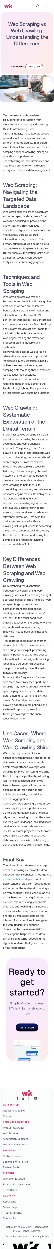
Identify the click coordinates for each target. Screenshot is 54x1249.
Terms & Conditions (16, 1236)
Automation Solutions (15, 1138)
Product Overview (13, 1127)
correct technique (14, 879)
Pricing (7, 1116)
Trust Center (10, 1189)
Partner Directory (13, 1156)
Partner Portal (11, 1167)
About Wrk (9, 1201)
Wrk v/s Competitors (15, 1144)
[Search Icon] (37, 6)
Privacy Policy (41, 1236)
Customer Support (14, 1178)
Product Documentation (17, 1184)
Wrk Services (10, 1133)
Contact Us (9, 1218)
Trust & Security (12, 1212)
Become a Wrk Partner (16, 1161)
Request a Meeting (14, 1110)
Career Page (10, 1207)
